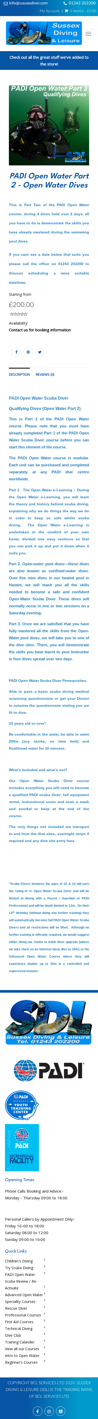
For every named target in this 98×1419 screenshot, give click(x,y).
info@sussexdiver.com (28, 3)
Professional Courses (23, 1315)
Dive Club (13, 1335)
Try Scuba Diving (19, 1267)
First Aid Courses (19, 1321)
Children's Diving (19, 1261)
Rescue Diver (16, 1308)
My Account (50, 11)
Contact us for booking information (40, 329)
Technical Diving (18, 1328)
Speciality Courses (20, 1301)
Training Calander (19, 1342)
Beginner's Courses (21, 1362)
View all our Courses (22, 1348)
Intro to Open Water (22, 1355)
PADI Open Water (20, 1274)
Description (19, 374)
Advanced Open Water (24, 1294)
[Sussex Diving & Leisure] (43, 33)
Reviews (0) (45, 374)
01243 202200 (82, 3)
